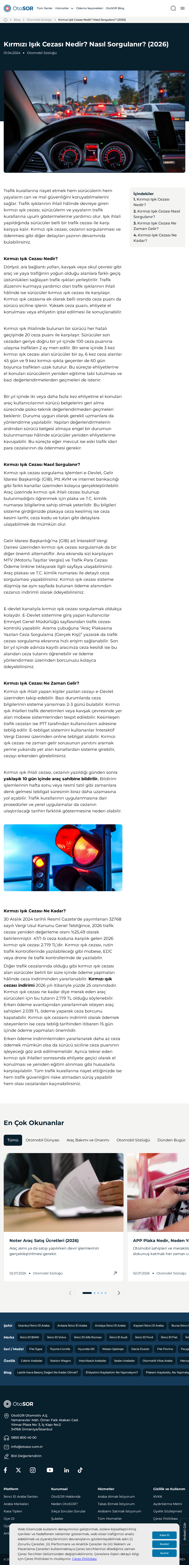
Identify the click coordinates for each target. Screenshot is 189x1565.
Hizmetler (62, 8)
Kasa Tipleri (13, 1511)
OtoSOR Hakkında (65, 1496)
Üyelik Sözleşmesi (167, 1511)
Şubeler (57, 1519)
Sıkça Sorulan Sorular (68, 1511)
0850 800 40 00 (23, 1437)
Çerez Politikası (84, 1559)
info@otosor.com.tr (27, 1447)
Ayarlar (164, 1553)
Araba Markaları (16, 1504)
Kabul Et (164, 1535)
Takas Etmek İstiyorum (116, 1504)
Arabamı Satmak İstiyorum (119, 1511)
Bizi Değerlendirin (26, 1456)
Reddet (164, 1544)
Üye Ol (9, 1519)
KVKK (157, 1496)
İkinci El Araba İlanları (21, 1496)
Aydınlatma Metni (167, 1504)
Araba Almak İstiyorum (116, 1496)
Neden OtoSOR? (64, 1504)
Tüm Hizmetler (110, 1519)
